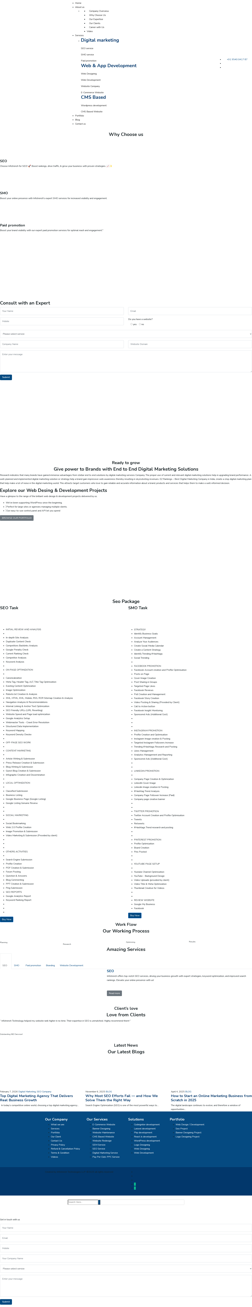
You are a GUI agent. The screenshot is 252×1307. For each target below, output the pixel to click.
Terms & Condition (60, 1152)
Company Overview (99, 11)
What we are (57, 1124)
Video (90, 31)
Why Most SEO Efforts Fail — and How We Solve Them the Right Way (121, 1098)
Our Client (56, 1136)
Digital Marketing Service (105, 1152)
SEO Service (98, 1148)
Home (78, 3)
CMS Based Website (103, 1136)
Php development (143, 1132)
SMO (16, 965)
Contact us (80, 123)
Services (79, 35)
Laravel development (145, 1128)
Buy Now (6, 919)
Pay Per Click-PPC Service (106, 1157)
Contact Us (56, 1140)
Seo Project (182, 1128)
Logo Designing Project (188, 1136)
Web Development (144, 1152)
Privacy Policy (58, 1144)
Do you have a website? (140, 319)
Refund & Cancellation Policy (65, 1148)
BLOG (109, 1091)
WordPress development (147, 1140)
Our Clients (94, 23)
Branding (50, 965)
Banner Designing (101, 1128)
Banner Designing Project (188, 1132)
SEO (4, 965)
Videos (54, 1157)
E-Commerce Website (103, 1124)
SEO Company (44, 1091)
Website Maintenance (103, 1132)
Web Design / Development (190, 1124)
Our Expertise (96, 19)
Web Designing (142, 1148)
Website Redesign (102, 1140)
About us (79, 7)
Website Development (71, 965)
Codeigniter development (147, 1124)
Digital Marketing (27, 1091)
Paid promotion (33, 965)
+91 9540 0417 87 (237, 59)
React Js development (145, 1136)
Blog (77, 119)
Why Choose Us (97, 15)
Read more (114, 993)
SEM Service (98, 1144)
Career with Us (96, 27)
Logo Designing (142, 1144)
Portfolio (79, 115)
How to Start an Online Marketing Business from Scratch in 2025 (211, 1098)
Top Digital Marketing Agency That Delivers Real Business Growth (36, 1098)
